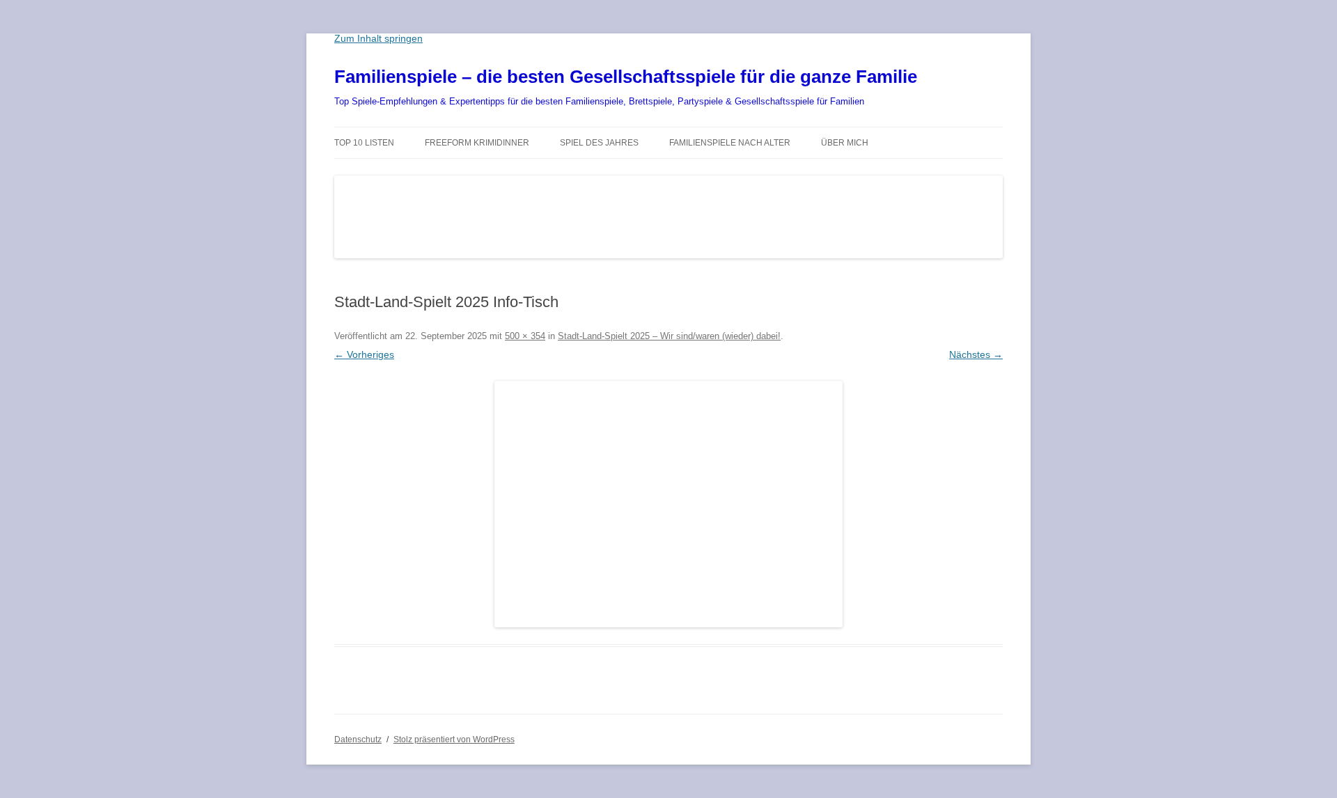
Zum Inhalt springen (378, 38)
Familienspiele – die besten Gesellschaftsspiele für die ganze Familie (625, 76)
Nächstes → (976, 354)
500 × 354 (525, 336)
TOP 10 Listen (364, 143)
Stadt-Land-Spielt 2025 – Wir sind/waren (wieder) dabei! (669, 336)
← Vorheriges (364, 354)
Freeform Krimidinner (477, 143)
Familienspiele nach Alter (729, 143)
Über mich (844, 143)
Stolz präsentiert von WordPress (454, 739)
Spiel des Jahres (599, 143)
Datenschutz (358, 739)
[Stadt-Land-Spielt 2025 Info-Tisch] (668, 504)
